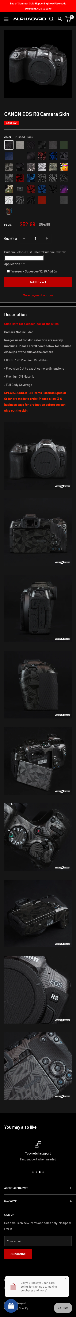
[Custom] (9, 211)
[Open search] (51, 19)
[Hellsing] (31, 189)
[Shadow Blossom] (42, 178)
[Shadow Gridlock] (53, 189)
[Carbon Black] (42, 145)
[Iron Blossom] (53, 178)
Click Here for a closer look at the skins (31, 324)
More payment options (38, 295)
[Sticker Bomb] (64, 167)
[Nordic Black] (64, 156)
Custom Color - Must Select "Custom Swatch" (35, 252)
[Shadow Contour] (31, 200)
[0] (68, 19)
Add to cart (38, 282)
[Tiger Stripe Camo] (9, 189)
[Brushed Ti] (20, 145)
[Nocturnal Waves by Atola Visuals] (64, 178)
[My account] (60, 19)
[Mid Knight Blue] (31, 178)
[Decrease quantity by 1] (24, 238)
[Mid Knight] (9, 178)
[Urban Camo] (53, 167)
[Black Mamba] (31, 156)
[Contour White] (9, 200)
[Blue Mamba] (53, 156)
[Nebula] (64, 189)
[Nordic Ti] (9, 167)
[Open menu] (6, 19)
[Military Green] (64, 145)
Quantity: (10, 238)
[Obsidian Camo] (31, 167)
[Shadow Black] (20, 167)
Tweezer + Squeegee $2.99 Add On (33, 271)
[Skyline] (42, 189)
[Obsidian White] (20, 156)
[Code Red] (42, 200)
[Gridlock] (20, 189)
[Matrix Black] (31, 145)
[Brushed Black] (9, 145)
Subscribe (18, 1254)
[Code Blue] (53, 200)
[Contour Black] (20, 200)
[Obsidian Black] (53, 145)
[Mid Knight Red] (20, 178)
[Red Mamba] (42, 156)
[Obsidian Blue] (9, 156)
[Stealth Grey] (64, 200)
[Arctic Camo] (42, 167)
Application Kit (14, 264)
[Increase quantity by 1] (46, 238)
